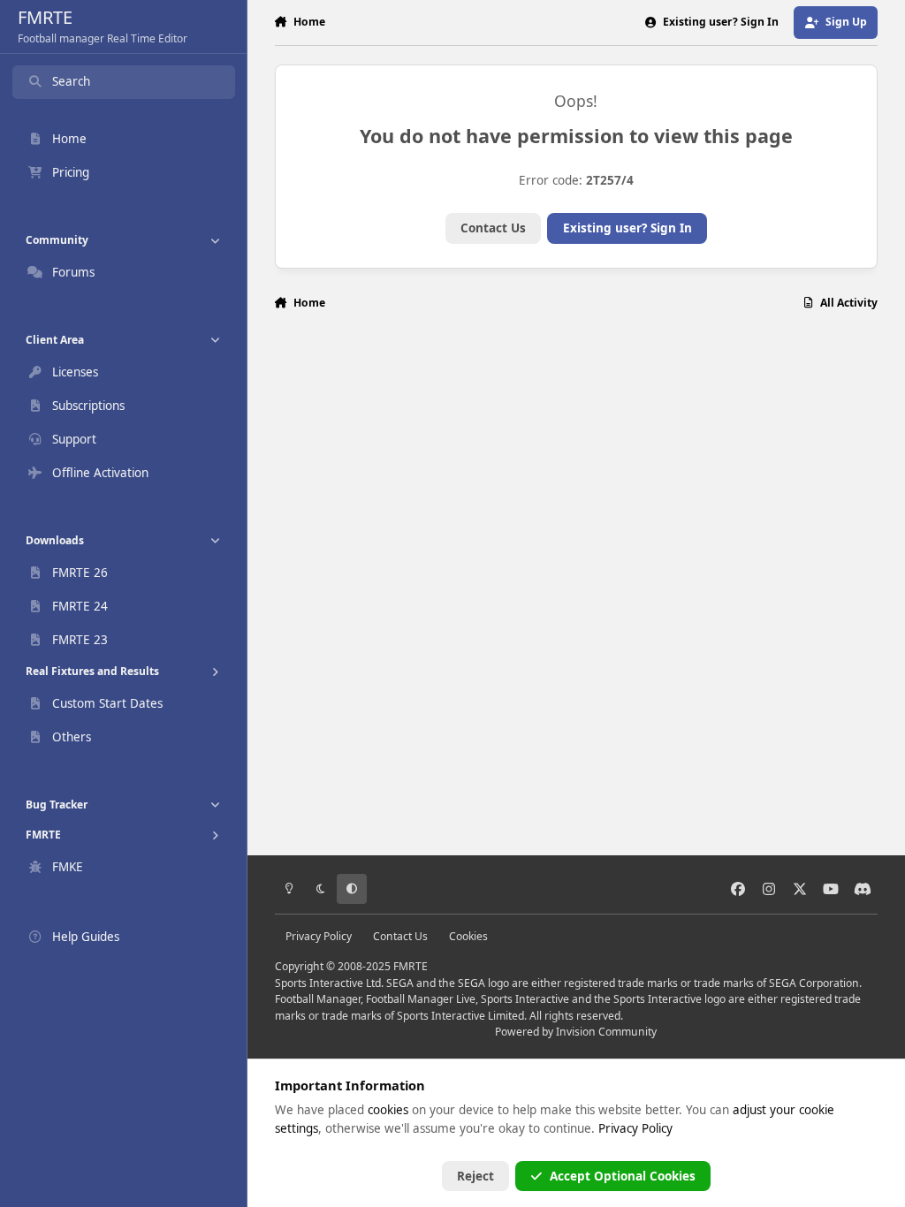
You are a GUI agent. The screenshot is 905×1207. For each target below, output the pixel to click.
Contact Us (493, 228)
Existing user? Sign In (627, 228)
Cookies (468, 936)
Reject (475, 1176)
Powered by (576, 1031)
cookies (388, 1110)
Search (71, 81)
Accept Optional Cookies (623, 1176)
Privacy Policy (318, 936)
